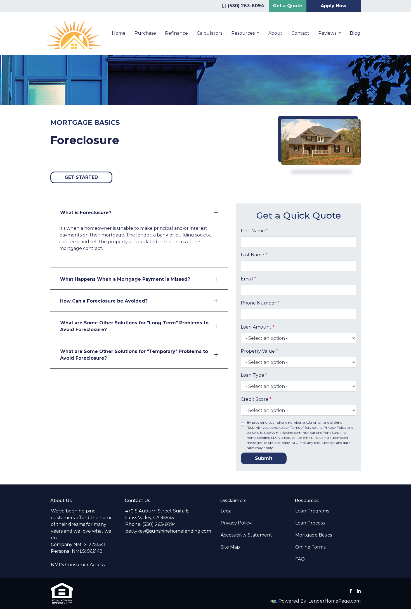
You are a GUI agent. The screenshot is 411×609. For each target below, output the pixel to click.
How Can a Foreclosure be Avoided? (104, 301)
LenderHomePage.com (334, 601)
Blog (355, 33)
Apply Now (333, 5)
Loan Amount (258, 327)
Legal (227, 511)
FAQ (300, 559)
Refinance (176, 33)
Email (248, 279)
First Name (254, 230)
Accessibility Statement (246, 535)
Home (119, 33)
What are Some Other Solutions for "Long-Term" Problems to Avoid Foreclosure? (134, 326)
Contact (300, 33)
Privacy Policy (334, 427)
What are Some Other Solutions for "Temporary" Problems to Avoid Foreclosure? (134, 355)
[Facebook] (350, 591)
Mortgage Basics (313, 535)
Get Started (81, 177)
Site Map (230, 547)
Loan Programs (312, 511)
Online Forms (310, 547)
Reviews (327, 33)
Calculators (209, 33)
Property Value (259, 351)
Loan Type (254, 375)
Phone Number (260, 303)
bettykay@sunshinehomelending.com (168, 531)
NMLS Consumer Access (78, 564)
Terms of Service (303, 427)
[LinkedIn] (359, 591)
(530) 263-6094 (246, 5)
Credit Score (256, 399)
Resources (243, 33)
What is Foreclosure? (85, 212)
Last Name (254, 254)
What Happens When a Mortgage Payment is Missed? (125, 279)
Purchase (145, 33)
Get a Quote (287, 5)
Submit (263, 458)
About (275, 33)
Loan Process (310, 523)
